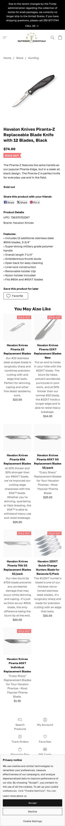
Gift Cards (44, 754)
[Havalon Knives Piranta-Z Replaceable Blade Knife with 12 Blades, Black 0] (32, 92)
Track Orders (20, 741)
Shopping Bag (20, 754)
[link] (32, 26)
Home (7, 58)
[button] (32, 37)
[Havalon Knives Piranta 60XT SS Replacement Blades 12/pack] (48, 437)
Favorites (45, 741)
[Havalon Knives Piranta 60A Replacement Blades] (17, 437)
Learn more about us (15, 795)
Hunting (33, 58)
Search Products (20, 727)
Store (19, 58)
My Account (45, 724)
